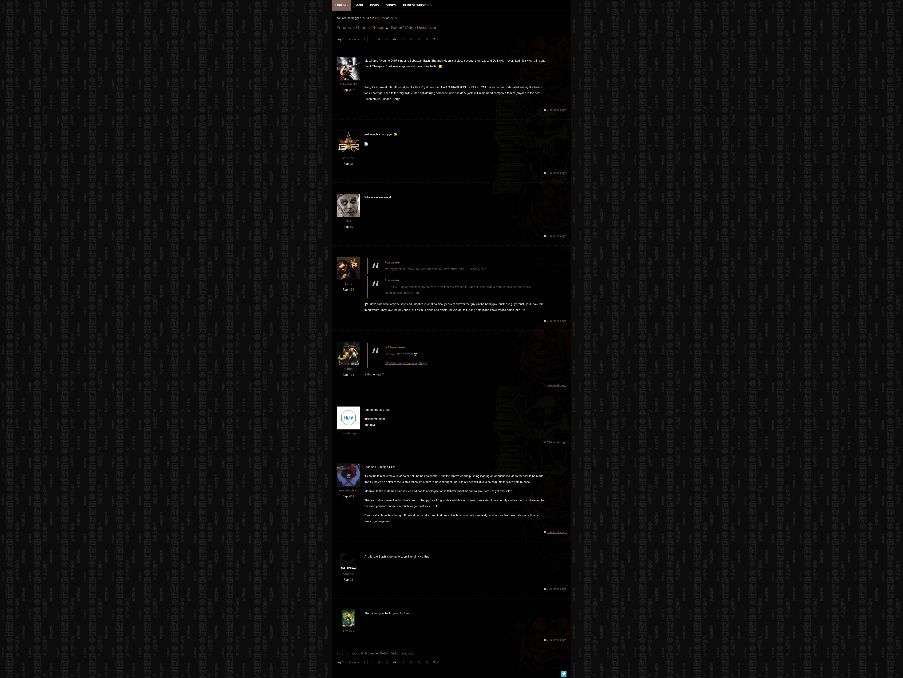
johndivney (348, 433)
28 (410, 39)
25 (386, 39)
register (380, 18)
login (393, 18)
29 (418, 39)
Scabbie (348, 574)
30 (426, 39)
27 (402, 39)
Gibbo (348, 369)
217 (351, 90)
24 (378, 39)
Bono (348, 284)
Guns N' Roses (370, 27)
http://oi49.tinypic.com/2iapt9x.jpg (406, 363)
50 (351, 226)
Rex (348, 221)
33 (351, 579)
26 (351, 163)
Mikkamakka (348, 84)
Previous (353, 39)
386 (351, 289)
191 (351, 374)
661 (351, 496)
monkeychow (348, 490)
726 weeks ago (556, 110)
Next (436, 39)
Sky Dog (348, 631)
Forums (344, 27)
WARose (348, 158)
